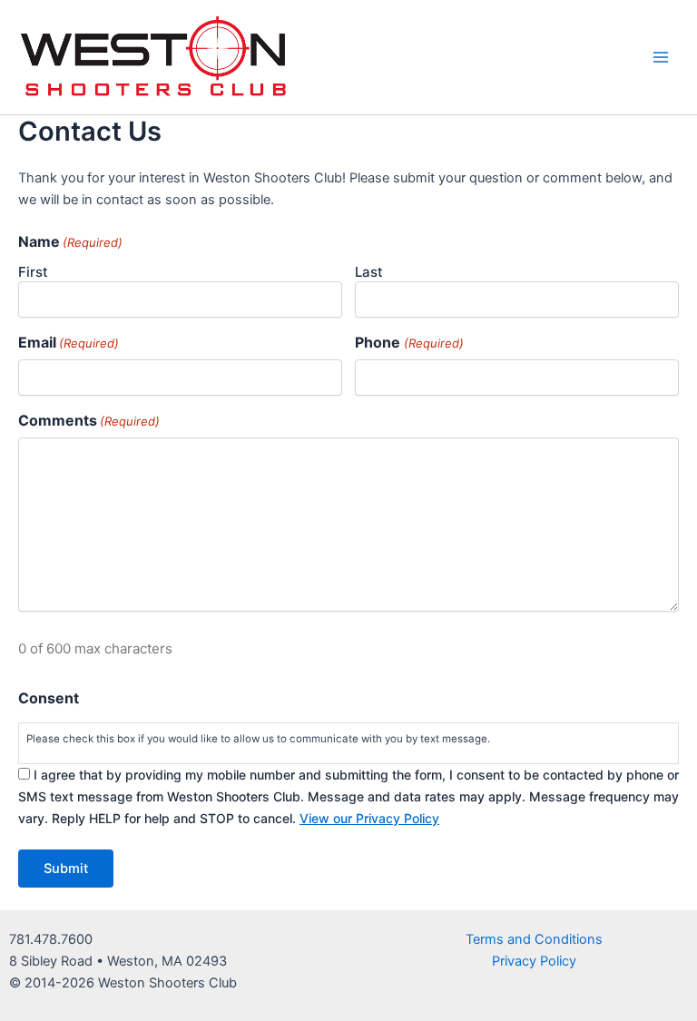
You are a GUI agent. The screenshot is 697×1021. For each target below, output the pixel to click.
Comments (89, 420)
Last (369, 271)
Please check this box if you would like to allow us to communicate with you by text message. (258, 738)
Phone (409, 342)
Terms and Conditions (534, 939)
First (33, 271)
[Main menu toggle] (661, 57)
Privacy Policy (534, 961)
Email (68, 342)
